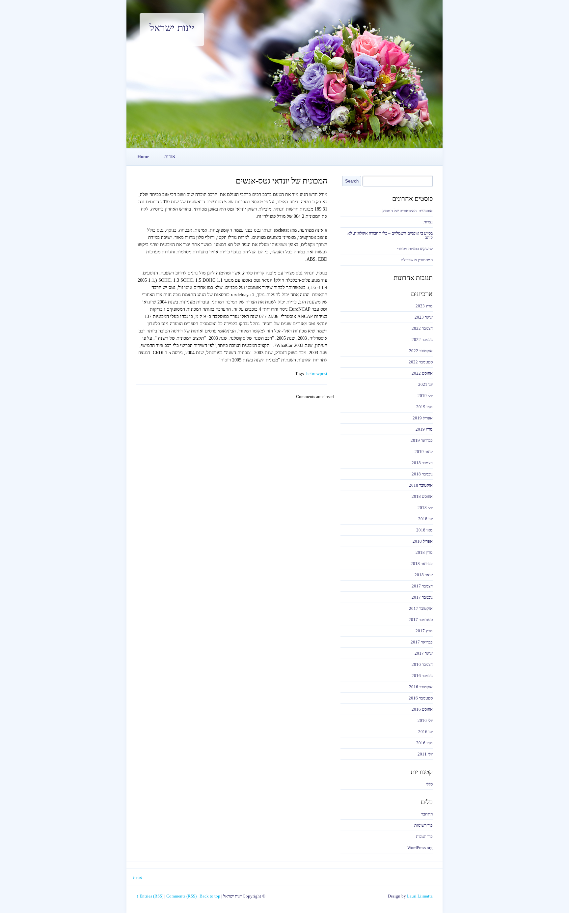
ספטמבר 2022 (421, 362)
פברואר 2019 (422, 440)
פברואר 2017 (422, 642)
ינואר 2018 (424, 575)
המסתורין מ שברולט (417, 260)
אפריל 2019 (423, 418)
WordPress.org (420, 847)
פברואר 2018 (422, 563)
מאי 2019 (424, 407)
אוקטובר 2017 (421, 608)
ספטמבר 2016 (421, 698)
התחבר (427, 814)
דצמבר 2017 (422, 586)
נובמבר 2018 (422, 474)
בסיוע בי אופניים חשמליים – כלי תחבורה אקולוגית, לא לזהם (390, 235)
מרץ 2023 (424, 306)
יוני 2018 (425, 519)
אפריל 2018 (423, 541)
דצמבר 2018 (422, 463)
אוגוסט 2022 (422, 373)
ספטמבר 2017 (421, 619)
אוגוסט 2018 (422, 496)
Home (143, 156)
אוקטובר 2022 (421, 351)
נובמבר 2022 (422, 339)
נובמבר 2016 (422, 675)
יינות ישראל (171, 27)
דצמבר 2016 (422, 664)
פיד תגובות (424, 836)
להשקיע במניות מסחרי (415, 248)
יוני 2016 (425, 731)
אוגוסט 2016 (422, 709)
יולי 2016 (425, 720)
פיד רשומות (423, 825)
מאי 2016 (424, 743)
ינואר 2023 (424, 317)
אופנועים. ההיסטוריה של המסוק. (407, 211)
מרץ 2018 (424, 552)
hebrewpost (316, 373)
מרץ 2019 (424, 429)
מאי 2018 (424, 530)
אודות (169, 156)
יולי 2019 (425, 395)
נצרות (428, 222)
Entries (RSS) (151, 896)
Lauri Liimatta (420, 896)
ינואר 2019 (424, 451)
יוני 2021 (425, 384)
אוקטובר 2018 (421, 485)
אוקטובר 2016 (421, 687)
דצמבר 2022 (422, 328)
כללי (429, 784)
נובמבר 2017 (422, 597)
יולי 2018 (425, 507)
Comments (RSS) (181, 896)
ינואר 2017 (424, 653)
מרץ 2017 (424, 631)
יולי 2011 (425, 754)
